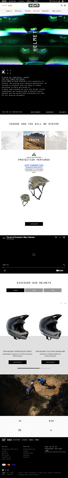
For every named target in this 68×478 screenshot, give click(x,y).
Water (4, 5)
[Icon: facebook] (5, 470)
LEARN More (34, 224)
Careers (26, 457)
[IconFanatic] (21, 1)
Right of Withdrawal (54, 472)
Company (26, 455)
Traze (34, 290)
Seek (52, 290)
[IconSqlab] (29, 1)
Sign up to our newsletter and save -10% (53, 448)
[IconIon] (4, 1)
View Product (17, 362)
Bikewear (49, 112)
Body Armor (35, 112)
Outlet (36, 11)
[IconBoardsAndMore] (4, 439)
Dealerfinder (28, 453)
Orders (4, 451)
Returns (5, 453)
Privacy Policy (42, 472)
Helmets (62, 112)
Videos (25, 451)
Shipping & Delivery (10, 449)
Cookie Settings (33, 474)
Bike (10, 5)
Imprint (20, 472)
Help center (6, 459)
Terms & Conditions (30, 472)
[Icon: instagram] (8, 470)
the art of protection (12, 112)
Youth (28, 11)
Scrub (15, 290)
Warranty (5, 455)
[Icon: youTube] (3, 470)
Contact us (6, 457)
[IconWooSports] (35, 1)
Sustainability (29, 449)
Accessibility (22, 474)
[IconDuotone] (12, 1)
